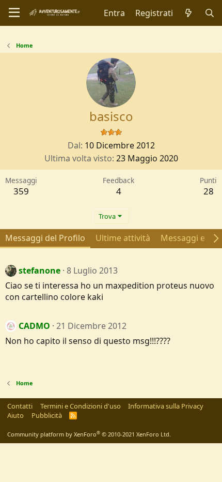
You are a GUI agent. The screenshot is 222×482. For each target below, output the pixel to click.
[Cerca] (209, 13)
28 (208, 191)
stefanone (39, 270)
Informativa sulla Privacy (165, 406)
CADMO (34, 326)
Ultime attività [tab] (123, 238)
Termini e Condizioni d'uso (80, 406)
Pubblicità (46, 415)
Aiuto (15, 415)
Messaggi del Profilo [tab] (45, 238)
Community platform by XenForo (89, 434)
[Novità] (188, 13)
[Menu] (14, 13)
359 (21, 191)
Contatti (20, 406)
